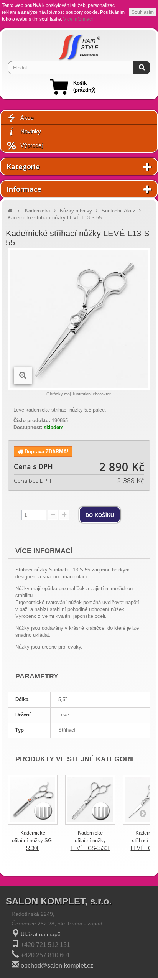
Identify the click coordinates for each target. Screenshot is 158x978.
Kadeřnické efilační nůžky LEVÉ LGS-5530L (90, 840)
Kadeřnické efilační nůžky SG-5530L (32, 840)
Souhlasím (143, 12)
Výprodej (31, 145)
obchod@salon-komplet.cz (57, 965)
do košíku (100, 515)
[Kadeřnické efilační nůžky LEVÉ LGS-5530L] (90, 800)
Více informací (78, 19)
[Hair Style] (79, 45)
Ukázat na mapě (41, 934)
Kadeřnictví (37, 211)
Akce (26, 117)
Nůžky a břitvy (76, 211)
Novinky (30, 131)
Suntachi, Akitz (118, 211)
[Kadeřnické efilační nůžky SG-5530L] (33, 800)
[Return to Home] (10, 211)
